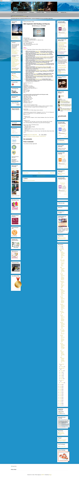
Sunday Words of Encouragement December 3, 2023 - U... (62, 346)
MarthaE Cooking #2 (62, 312)
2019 (60, 389)
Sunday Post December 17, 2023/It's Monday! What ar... (62, 299)
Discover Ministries (15, 50)
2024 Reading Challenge (62, 25)
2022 (60, 384)
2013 (60, 398)
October (62, 366)
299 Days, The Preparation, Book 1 (42, 70)
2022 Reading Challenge (62, 156)
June (61, 373)
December (62, 249)
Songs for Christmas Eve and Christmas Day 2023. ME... (62, 284)
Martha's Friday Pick (62, 65)
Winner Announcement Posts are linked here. (19, 16)
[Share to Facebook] (44, 134)
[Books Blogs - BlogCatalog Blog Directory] (62, 434)
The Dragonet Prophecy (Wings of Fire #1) (43, 56)
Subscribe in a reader (16, 99)
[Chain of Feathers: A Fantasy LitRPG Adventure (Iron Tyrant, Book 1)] (17, 179)
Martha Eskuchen (15, 76)
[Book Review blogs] (18, 289)
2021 (60, 386)
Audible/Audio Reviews (62, 42)
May (61, 375)
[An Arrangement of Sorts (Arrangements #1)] (15, 179)
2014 (60, 397)
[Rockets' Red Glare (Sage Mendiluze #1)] (15, 183)
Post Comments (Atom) (41, 175)
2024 (60, 246)
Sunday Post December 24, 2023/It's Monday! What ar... (62, 276)
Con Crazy (36, 73)
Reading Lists (63, 12)
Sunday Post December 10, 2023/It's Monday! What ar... (62, 318)
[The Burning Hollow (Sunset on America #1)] (17, 183)
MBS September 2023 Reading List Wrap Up (62, 360)
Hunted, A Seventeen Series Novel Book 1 (43, 60)
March (61, 378)
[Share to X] (43, 134)
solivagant (60, 412)
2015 (60, 395)
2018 (60, 390)
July (61, 372)
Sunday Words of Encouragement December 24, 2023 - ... (62, 292)
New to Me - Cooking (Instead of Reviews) (62, 331)
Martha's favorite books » (16, 196)
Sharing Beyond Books (62, 67)
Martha (63, 27)
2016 (60, 394)
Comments (15, 132)
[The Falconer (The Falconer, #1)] (17, 172)
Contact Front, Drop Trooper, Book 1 (42, 53)
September (62, 368)
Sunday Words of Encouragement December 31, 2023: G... (62, 255)
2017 (60, 392)
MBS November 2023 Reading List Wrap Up (62, 270)
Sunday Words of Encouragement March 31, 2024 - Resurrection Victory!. (16, 37)
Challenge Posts (61, 45)
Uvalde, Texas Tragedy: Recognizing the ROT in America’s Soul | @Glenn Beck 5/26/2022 (16, 64)
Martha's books (15, 168)
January (62, 382)
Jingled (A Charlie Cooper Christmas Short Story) (43, 75)
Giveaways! (31, 12)
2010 (60, 403)
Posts (14, 131)
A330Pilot (42, 474)
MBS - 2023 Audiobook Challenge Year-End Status (62, 263)
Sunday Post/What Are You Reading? (62, 47)
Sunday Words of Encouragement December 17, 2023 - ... (62, 307)
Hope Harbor (38, 51)
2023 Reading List (29, 136)
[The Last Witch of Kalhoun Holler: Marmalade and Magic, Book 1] (13, 176)
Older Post (52, 172)
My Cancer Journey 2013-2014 (52, 12)
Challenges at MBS (40, 12)
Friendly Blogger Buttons (22, 12)
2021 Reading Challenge (62, 183)
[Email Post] (39, 134)
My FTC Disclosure (61, 142)
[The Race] (13, 183)
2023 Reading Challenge (62, 126)
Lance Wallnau (14, 53)
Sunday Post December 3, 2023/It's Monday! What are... (62, 338)
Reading (34, 136)
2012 (60, 400)
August (61, 370)
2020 (60, 387)
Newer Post (25, 172)
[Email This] (41, 134)
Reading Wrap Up (43, 136)
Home (13, 12)
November (62, 364)
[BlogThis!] (42, 134)
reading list (37, 136)
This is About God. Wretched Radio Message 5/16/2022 (15, 60)
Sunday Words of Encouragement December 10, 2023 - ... (62, 325)
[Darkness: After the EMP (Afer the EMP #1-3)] (13, 179)
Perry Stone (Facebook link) (15, 52)
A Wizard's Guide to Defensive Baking (42, 66)
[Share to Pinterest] (45, 134)
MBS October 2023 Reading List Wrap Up (62, 353)
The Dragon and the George (41, 63)
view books (65, 136)
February (62, 380)
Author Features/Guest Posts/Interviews (62, 44)
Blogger (50, 474)
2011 (60, 401)
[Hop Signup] (62, 174)
